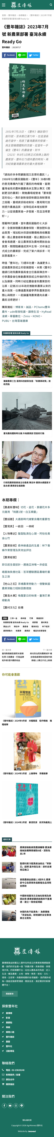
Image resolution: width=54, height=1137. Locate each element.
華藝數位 (15, 316)
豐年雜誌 (6, 47)
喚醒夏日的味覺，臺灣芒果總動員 (26, 598)
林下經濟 (45, 626)
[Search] (51, 5)
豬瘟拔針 (40, 618)
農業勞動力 (7, 630)
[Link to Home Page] (27, 5)
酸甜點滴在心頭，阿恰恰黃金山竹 (26, 536)
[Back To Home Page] (27, 951)
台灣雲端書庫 (20, 321)
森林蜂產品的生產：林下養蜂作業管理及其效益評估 (26, 548)
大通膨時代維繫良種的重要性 (32, 519)
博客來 (19, 307)
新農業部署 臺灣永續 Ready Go (16, 622)
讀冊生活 (33, 311)
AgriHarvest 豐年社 (35, 1125)
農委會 (25, 626)
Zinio (26, 316)
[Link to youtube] (10, 1105)
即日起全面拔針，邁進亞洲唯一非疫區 (24, 564)
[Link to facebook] (4, 1105)
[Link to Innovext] (32, 1131)
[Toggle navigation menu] (4, 4)
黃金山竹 (7, 626)
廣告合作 (10, 1079)
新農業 (18, 630)
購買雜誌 (10, 1084)
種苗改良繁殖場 (39, 630)
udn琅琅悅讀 (18, 311)
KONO (36, 316)
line (24, 55)
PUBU (5, 321)
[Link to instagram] (16, 1105)
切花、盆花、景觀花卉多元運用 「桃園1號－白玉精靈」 (26, 509)
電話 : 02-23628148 (15, 1070)
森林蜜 (23, 618)
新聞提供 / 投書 (13, 1075)
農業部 (27, 630)
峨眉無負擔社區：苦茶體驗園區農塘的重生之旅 (26, 574)
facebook (11, 55)
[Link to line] (21, 1105)
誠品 (28, 307)
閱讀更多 (10, 993)
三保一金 (13, 618)
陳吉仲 (16, 626)
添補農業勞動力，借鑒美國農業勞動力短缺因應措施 (26, 586)
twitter (36, 55)
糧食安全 (35, 626)
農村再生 (44, 622)
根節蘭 (35, 622)
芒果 (31, 618)
